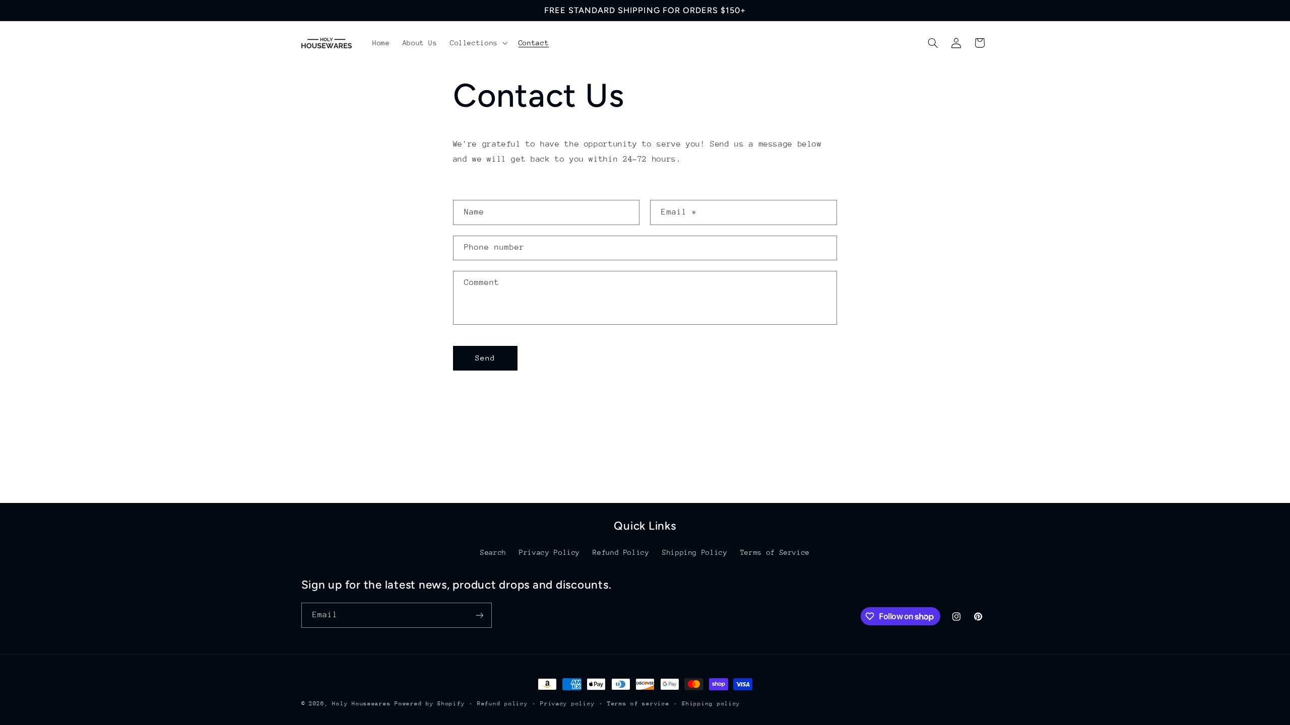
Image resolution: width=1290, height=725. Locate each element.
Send (485, 357)
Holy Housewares (361, 703)
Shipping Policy (694, 552)
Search (493, 552)
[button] (477, 43)
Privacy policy (567, 703)
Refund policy (502, 703)
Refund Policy (621, 552)
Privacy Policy (549, 552)
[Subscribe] (479, 615)
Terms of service (638, 703)
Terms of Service (775, 552)
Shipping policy (711, 703)
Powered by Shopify (430, 703)
